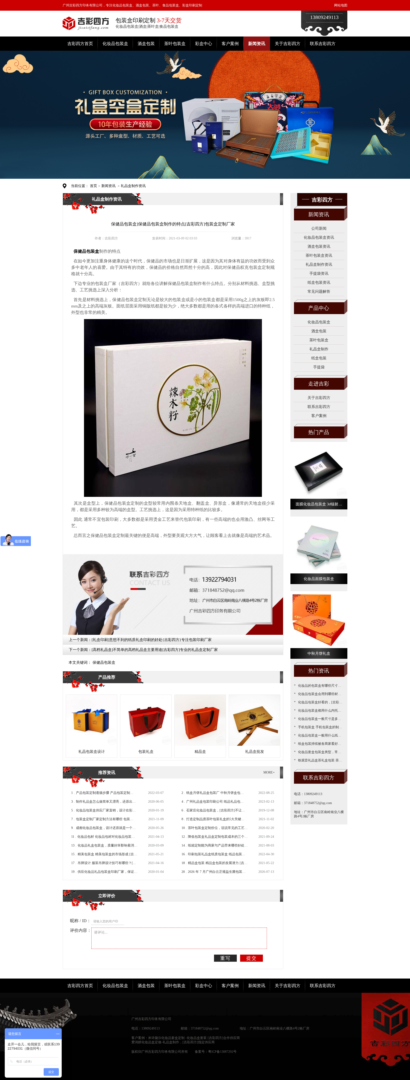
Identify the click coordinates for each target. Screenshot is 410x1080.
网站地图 (340, 5)
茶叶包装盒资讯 (319, 255)
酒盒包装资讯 (319, 246)
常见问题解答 (319, 291)
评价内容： (80, 930)
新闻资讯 (256, 43)
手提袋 (319, 367)
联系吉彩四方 (322, 43)
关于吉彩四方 (287, 43)
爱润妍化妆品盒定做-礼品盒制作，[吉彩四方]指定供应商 (173, 1042)
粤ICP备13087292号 (222, 1051)
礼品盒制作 (318, 349)
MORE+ (269, 772)
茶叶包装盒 (175, 43)
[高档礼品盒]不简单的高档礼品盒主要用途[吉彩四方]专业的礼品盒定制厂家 (155, 650)
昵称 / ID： (80, 920)
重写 (225, 958)
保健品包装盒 (104, 662)
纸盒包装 (318, 358)
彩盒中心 (203, 43)
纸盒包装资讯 (319, 282)
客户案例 (230, 43)
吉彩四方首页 (80, 43)
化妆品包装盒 (115, 43)
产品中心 (318, 308)
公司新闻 (318, 228)
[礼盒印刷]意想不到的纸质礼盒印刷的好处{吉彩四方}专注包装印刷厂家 (152, 640)
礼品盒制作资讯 (133, 186)
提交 (251, 958)
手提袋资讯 (318, 273)
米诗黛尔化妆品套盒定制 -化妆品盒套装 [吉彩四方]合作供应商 (194, 1038)
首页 (93, 186)
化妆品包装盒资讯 (319, 237)
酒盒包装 (146, 43)
